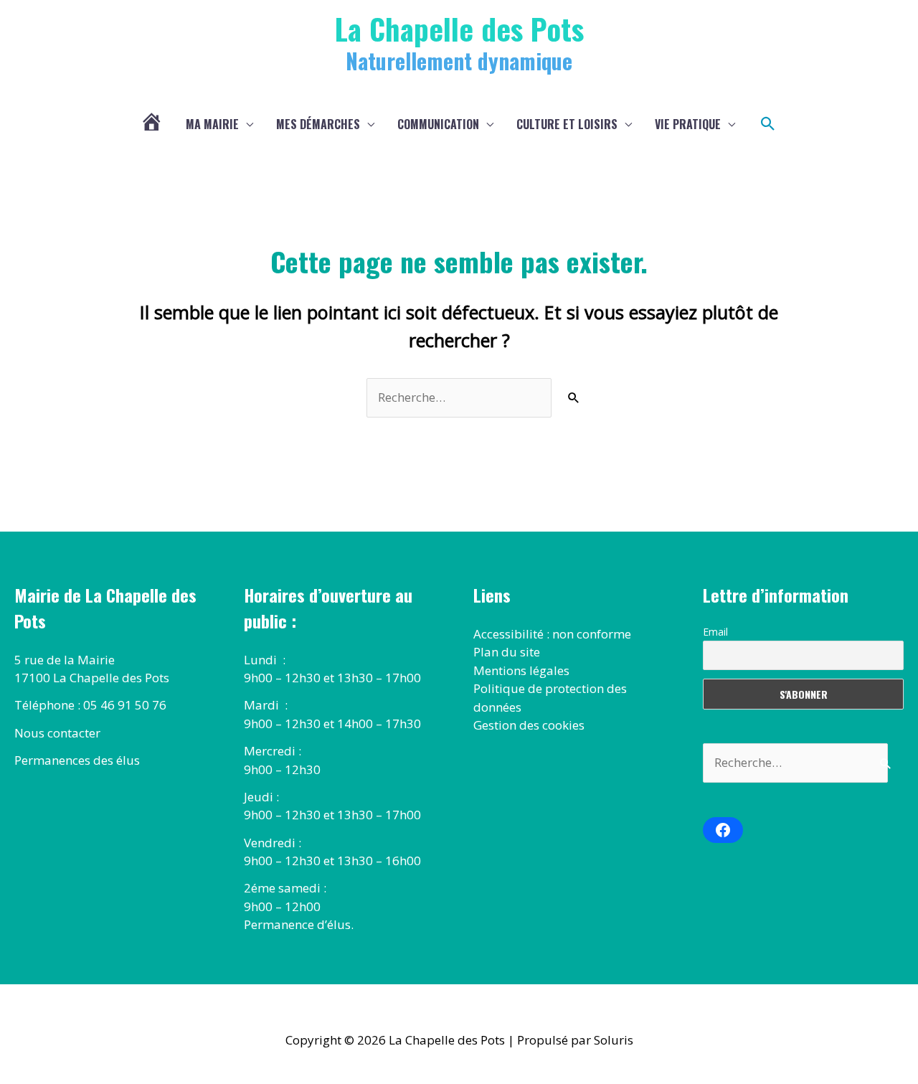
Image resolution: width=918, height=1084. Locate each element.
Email (715, 631)
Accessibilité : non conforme (552, 634)
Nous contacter (57, 733)
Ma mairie (212, 124)
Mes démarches (318, 124)
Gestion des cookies (529, 725)
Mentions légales (521, 670)
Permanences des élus (77, 760)
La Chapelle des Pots (459, 28)
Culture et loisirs (566, 124)
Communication (438, 124)
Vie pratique (688, 124)
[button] (768, 124)
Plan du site (506, 652)
